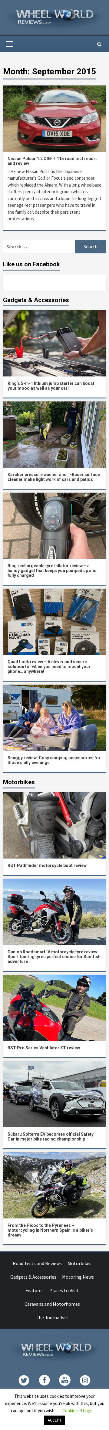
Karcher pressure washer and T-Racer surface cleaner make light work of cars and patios (54, 477)
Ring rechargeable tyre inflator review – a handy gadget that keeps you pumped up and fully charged (52, 570)
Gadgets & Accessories (33, 1277)
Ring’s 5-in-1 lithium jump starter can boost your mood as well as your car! (51, 386)
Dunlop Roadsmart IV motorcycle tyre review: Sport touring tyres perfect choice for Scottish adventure (54, 956)
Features (34, 1290)
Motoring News (78, 1277)
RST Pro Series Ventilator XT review (44, 1047)
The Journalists (52, 1317)
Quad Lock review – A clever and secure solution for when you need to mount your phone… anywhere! (49, 666)
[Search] (99, 44)
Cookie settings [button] (77, 1410)
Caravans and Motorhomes (52, 1304)
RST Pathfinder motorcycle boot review (47, 865)
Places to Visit (64, 1290)
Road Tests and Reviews (37, 1263)
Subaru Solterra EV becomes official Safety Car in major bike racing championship (51, 1136)
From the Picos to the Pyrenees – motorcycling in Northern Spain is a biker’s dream (50, 1230)
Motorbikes (79, 1263)
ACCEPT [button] (54, 1420)
